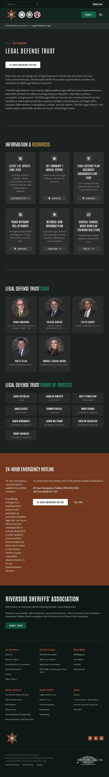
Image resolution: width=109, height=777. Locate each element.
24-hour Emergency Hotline (22, 64)
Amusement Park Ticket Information (19, 719)
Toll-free (78, 502)
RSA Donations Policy (13, 700)
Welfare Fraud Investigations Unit (33, 616)
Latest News (79, 660)
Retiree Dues (10, 710)
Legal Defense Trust (48, 695)
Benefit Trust (45, 700)
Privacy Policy (27, 765)
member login (97, 4)
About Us (9, 655)
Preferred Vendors (47, 705)
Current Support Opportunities (86, 700)
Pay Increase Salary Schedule (17, 695)
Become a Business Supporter (86, 705)
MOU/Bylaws (10, 705)
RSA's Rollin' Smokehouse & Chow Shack (53, 670)
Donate (88, 14)
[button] (101, 14)
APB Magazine (79, 655)
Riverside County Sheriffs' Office (20, 613)
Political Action (79, 669)
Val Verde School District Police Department (68, 616)
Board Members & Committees (17, 664)
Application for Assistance (50, 664)
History (8, 674)
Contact (39, 765)
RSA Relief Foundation (48, 655)
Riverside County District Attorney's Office (55, 613)
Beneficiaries (45, 710)
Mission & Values (12, 660)
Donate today (15, 625)
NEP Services (22, 761)
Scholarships (45, 715)
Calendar (77, 664)
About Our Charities (48, 660)
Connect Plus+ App (39, 761)
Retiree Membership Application (18, 715)
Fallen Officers (11, 679)
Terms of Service (12, 765)
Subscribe (78, 710)
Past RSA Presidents (13, 669)
